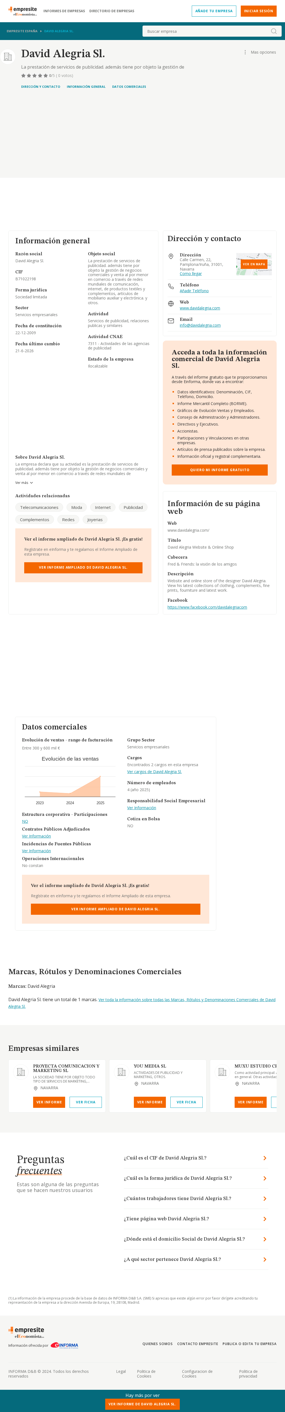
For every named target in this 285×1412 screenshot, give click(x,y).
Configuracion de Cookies (197, 1374)
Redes (68, 519)
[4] (40, 75)
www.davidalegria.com (200, 308)
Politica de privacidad (248, 1374)
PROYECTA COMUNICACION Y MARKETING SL (66, 1068)
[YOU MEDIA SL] (121, 1072)
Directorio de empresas (111, 11)
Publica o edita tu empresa (250, 1343)
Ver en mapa (254, 264)
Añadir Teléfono (194, 291)
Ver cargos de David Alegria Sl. (154, 771)
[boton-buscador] (274, 31)
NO (25, 821)
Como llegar (191, 273)
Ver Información (36, 836)
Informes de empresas (64, 11)
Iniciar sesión (258, 11)
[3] (35, 75)
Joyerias (95, 519)
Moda (76, 507)
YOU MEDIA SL (150, 1066)
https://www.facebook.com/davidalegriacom (207, 607)
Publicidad (133, 507)
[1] (24, 75)
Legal (121, 1371)
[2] (29, 75)
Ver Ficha (85, 1102)
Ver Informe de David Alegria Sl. (142, 1404)
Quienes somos (157, 1343)
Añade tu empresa (214, 11)
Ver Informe (49, 1102)
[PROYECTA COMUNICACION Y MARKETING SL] (21, 1072)
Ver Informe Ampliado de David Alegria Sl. (83, 567)
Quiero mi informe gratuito (220, 470)
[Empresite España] (24, 11)
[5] (46, 75)
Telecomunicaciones (39, 507)
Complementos (34, 519)
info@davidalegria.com (200, 325)
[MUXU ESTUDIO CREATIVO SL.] (222, 1072)
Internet (103, 507)
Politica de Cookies (146, 1374)
